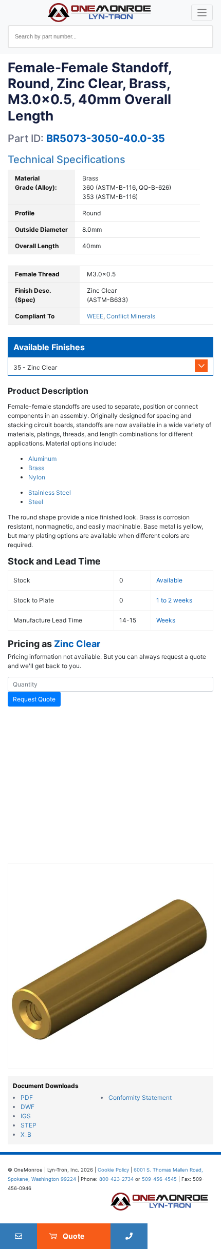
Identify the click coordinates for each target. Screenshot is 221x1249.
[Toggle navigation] (202, 13)
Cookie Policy (113, 1170)
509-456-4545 (159, 1179)
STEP (28, 1125)
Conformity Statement (140, 1097)
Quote (73, 1236)
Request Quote (34, 699)
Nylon (36, 477)
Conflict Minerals (130, 316)
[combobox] (110, 36)
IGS (26, 1116)
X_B (26, 1134)
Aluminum (42, 458)
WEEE (95, 316)
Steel (35, 502)
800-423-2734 (116, 1179)
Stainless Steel (49, 492)
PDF (27, 1097)
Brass (36, 468)
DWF (27, 1107)
